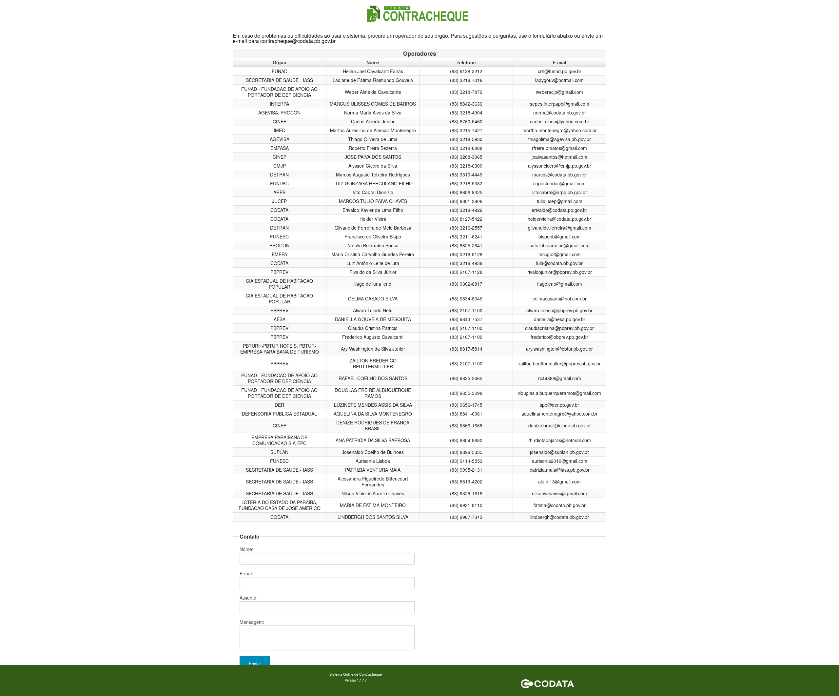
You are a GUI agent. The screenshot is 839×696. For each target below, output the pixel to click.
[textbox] (327, 559)
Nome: (246, 549)
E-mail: (247, 573)
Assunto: (249, 597)
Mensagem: (252, 622)
